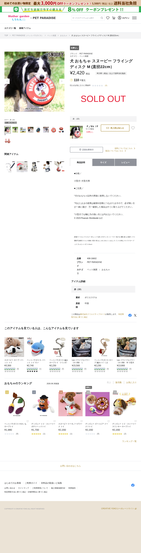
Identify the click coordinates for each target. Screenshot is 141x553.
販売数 (119, 382)
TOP (6, 35)
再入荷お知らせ (117, 128)
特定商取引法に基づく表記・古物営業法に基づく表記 (25, 492)
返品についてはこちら (114, 151)
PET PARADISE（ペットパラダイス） (27, 35)
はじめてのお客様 (12, 483)
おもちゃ (63, 35)
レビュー (125, 162)
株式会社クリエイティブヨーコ (92, 314)
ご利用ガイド (31, 483)
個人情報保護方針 (58, 488)
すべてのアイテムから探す (83, 18)
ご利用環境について (40, 488)
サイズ (103, 162)
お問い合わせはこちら (70, 466)
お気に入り (131, 382)
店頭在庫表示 (88, 150)
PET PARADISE (86, 54)
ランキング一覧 (129, 441)
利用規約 (72, 488)
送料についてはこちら (123, 148)
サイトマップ (23, 488)
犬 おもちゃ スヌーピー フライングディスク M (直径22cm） (95, 35)
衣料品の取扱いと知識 (51, 483)
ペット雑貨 (51, 35)
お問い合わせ (9, 488)
